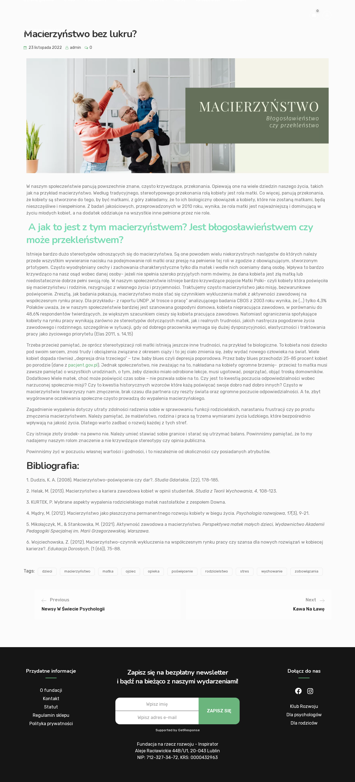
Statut (51, 707)
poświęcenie (182, 571)
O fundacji (51, 690)
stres (244, 571)
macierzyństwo (77, 571)
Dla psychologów (304, 714)
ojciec (131, 571)
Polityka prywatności (51, 723)
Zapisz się (219, 710)
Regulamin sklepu (51, 715)
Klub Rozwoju (304, 706)
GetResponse (189, 730)
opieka (153, 571)
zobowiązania (306, 571)
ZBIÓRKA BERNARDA (44, 30)
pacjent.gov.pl (82, 365)
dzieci (47, 571)
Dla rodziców (304, 723)
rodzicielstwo (216, 571)
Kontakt (51, 698)
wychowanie (272, 571)
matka (108, 571)
